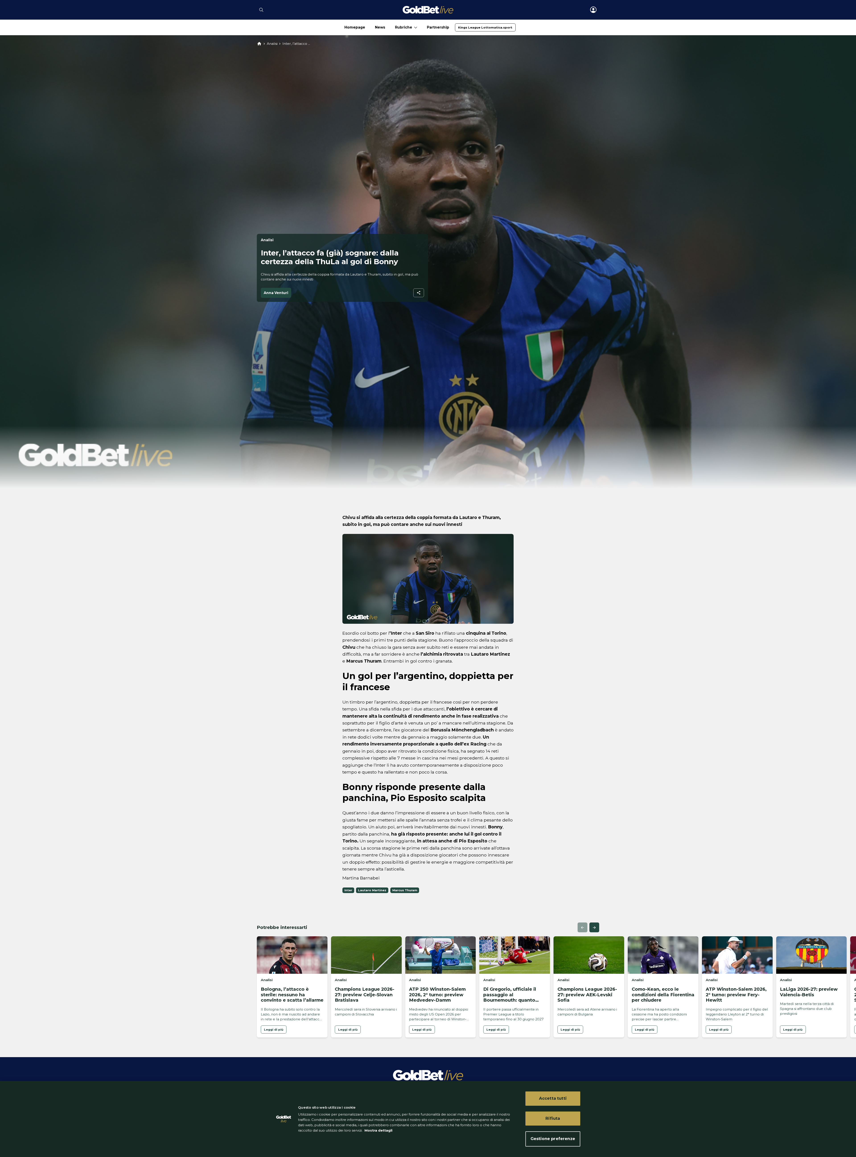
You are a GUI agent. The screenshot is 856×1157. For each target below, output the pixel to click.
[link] (485, 27)
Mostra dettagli (378, 1130)
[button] (582, 927)
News (380, 27)
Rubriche (403, 27)
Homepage (354, 27)
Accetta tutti (553, 1098)
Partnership (438, 27)
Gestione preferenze (553, 1138)
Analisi (272, 43)
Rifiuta (552, 1118)
